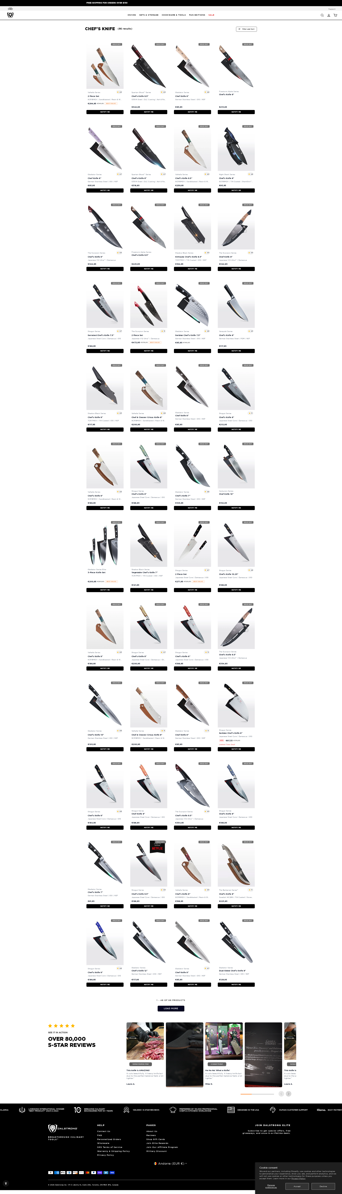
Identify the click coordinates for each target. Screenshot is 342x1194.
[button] (288, 1094)
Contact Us (103, 1131)
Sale (211, 15)
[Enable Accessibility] (6, 1183)
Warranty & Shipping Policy (113, 1151)
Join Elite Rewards (157, 1143)
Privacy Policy (299, 1178)
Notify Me (105, 112)
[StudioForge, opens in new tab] (9, 9)
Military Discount (156, 1151)
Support (332, 9)
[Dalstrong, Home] (10, 15)
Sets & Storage (149, 15)
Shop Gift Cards (155, 1139)
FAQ (99, 1135)
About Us (151, 1131)
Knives (132, 15)
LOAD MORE (171, 1008)
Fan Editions (197, 15)
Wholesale (103, 1143)
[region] (171, 3)
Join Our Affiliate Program (162, 1147)
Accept (297, 1186)
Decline (323, 1186)
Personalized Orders (109, 1139)
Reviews (151, 1135)
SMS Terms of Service (109, 1147)
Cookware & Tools (174, 15)
